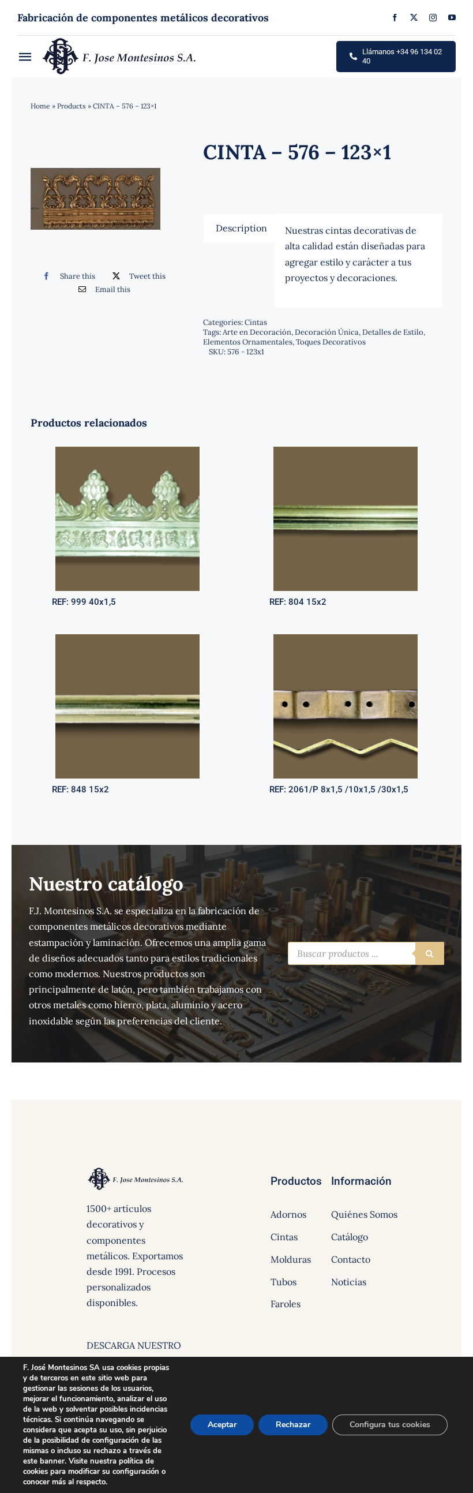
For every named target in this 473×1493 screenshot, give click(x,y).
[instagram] (433, 17)
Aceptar (222, 1424)
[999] (127, 451)
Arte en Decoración (257, 332)
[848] (127, 639)
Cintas (256, 322)
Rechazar (293, 1424)
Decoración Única (327, 332)
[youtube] (452, 17)
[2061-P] (345, 639)
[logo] (119, 40)
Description (241, 228)
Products (71, 106)
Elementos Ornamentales (247, 342)
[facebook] (395, 17)
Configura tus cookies (390, 1424)
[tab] (241, 228)
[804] (345, 451)
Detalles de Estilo (392, 332)
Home (40, 106)
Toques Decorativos (331, 342)
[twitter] (414, 17)
